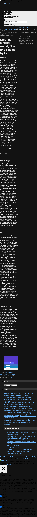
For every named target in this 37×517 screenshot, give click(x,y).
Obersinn (23, 410)
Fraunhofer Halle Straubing (28, 402)
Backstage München (9, 395)
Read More (7, 464)
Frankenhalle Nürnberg (16, 402)
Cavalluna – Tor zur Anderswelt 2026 (20, 449)
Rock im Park (9, 418)
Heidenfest (13, 404)
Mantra (19, 458)
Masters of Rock (25, 406)
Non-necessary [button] (4, 505)
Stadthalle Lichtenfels (21, 420)
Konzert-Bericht (4, 374)
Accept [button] (2, 464)
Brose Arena (10, 397)
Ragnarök (27, 414)
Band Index (7, 13)
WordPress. (26, 458)
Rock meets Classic (20, 418)
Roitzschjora (29, 418)
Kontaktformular (8, 18)
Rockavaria (33, 414)
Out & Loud (22, 412)
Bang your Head (22, 395)
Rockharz (33, 416)
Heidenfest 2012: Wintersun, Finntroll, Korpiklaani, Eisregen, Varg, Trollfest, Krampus (28, 39)
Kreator (10, 374)
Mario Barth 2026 (13, 447)
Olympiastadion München (11, 412)
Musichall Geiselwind (9, 410)
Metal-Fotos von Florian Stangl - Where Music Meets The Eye (18, 28)
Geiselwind (7, 404)
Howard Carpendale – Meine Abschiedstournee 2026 (17, 439)
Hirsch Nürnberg (22, 404)
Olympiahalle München (31, 410)
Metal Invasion (28, 408)
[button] (4, 20)
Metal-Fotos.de (8, 12)
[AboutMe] (7, 4)
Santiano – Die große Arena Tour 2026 (21, 436)
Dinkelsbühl (29, 397)
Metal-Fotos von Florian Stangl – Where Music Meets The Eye (18, 457)
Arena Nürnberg (26, 393)
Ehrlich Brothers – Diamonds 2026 (19, 451)
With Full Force (15, 422)
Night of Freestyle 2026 (15, 453)
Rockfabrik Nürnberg (12, 416)
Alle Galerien (7, 15)
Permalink (10, 377)
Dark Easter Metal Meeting (19, 397)
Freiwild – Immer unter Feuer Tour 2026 (21, 432)
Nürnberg (18, 410)
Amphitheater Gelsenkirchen (11, 393)
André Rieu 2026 (13, 446)
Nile (4, 376)
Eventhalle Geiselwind (14, 399)
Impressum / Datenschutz (11, 16)
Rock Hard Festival (25, 416)
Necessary (5, 496)
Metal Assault (21, 408)
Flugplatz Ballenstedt (26, 399)
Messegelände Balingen (10, 408)
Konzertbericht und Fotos (8, 29)
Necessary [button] (3, 494)
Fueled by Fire (10, 372)
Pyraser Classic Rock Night (17, 414)
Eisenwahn (6, 399)
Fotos (5, 372)
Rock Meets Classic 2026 (16, 434)
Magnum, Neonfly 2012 (7, 35)
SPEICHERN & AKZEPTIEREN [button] (9, 516)
